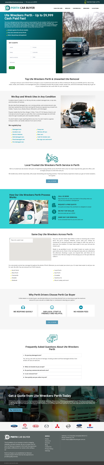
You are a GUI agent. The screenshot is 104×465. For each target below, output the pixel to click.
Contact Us (48, 447)
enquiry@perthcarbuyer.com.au (14, 2)
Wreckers (86, 8)
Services (67, 8)
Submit (12, 67)
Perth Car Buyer (10, 463)
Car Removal (77, 8)
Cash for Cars (58, 8)
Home (47, 439)
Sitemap (47, 451)
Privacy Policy (49, 449)
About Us (48, 441)
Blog (46, 445)
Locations (95, 8)
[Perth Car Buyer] (17, 436)
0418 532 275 (93, 2)
